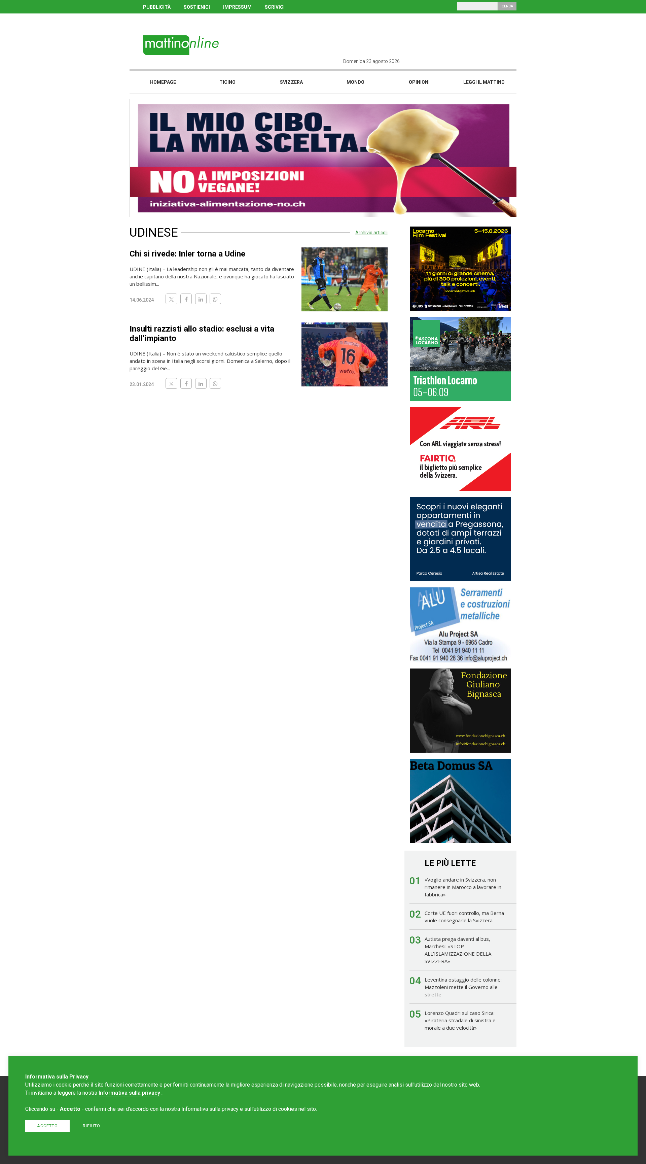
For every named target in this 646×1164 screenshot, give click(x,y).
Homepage (163, 82)
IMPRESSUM (237, 7)
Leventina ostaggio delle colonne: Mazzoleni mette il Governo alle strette (463, 987)
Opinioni (419, 82)
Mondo (355, 82)
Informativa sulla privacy (129, 1093)
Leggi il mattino (484, 82)
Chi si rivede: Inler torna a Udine (187, 254)
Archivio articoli (371, 232)
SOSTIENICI (197, 7)
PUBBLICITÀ (157, 7)
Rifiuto (91, 1125)
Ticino (227, 82)
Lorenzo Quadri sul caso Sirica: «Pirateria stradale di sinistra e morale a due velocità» (460, 1020)
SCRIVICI (275, 7)
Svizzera (291, 82)
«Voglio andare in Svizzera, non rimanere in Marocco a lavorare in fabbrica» (463, 887)
